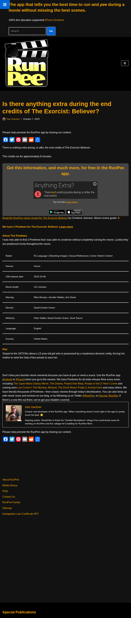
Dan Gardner (13, 119)
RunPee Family (11, 502)
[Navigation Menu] (125, 63)
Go (51, 31)
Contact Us (8, 496)
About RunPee (10, 479)
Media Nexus (9, 485)
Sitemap (7, 508)
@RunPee (88, 395)
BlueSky (113, 395)
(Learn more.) (72, 202)
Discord (103, 395)
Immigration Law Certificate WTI (20, 513)
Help (5, 491)
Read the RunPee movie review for (35, 218)
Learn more (66, 226)
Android (59, 20)
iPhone (49, 20)
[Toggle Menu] (5, 4)
